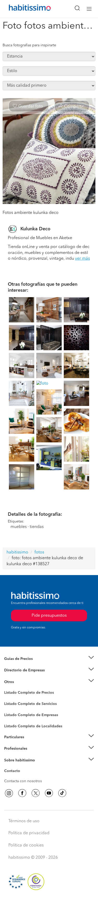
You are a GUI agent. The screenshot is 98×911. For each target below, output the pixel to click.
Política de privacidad (28, 833)
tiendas (37, 527)
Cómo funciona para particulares (31, 743)
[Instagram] (9, 793)
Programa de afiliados (22, 777)
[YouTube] (49, 793)
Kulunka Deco (35, 229)
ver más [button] (82, 259)
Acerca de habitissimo (22, 766)
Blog (8, 688)
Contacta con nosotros (23, 781)
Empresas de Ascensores (25, 676)
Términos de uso (23, 821)
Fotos (8, 698)
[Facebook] (22, 793)
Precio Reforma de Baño (24, 665)
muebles (18, 527)
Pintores (11, 708)
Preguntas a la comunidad (25, 693)
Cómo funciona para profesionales (33, 755)
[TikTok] (62, 793)
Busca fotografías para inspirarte (29, 45)
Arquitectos (14, 723)
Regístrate (12, 748)
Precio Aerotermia (19, 670)
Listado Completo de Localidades (33, 726)
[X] (35, 793)
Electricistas (14, 713)
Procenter (12, 704)
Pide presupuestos (49, 902)
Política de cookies (26, 845)
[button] (49, 658)
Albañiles (12, 718)
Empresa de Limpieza (22, 682)
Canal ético (13, 772)
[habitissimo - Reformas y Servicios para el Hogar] (24, 9)
